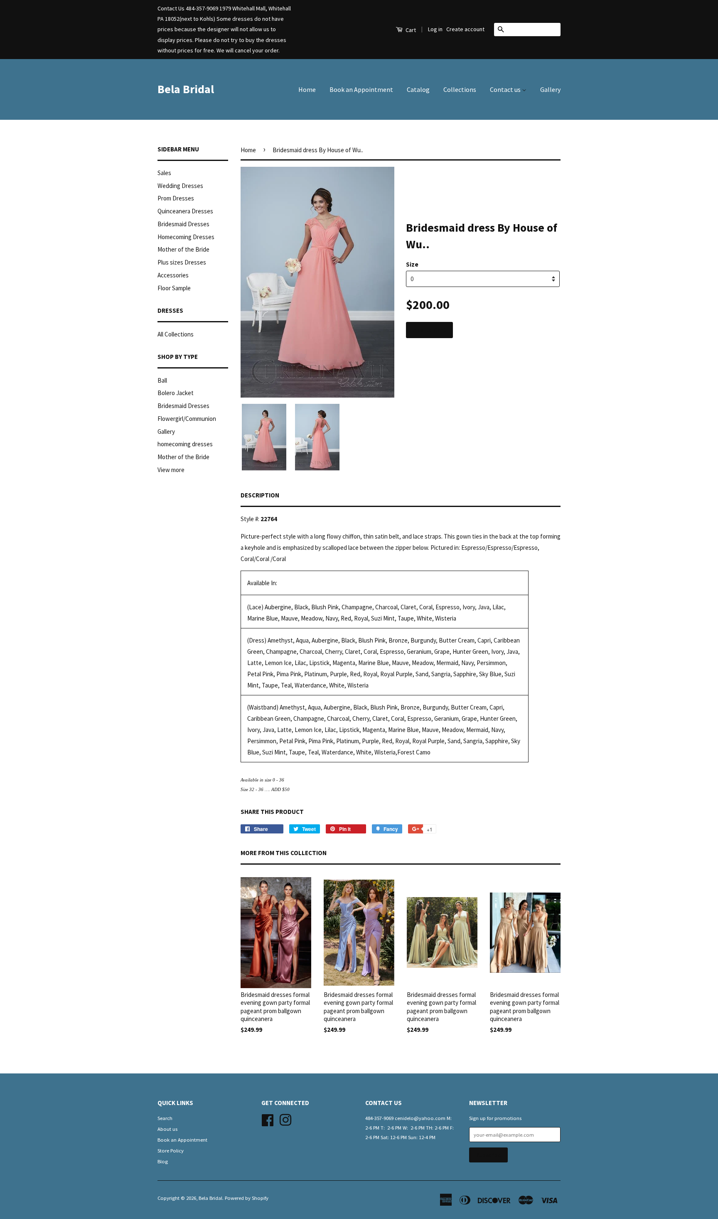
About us (167, 1128)
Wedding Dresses (180, 186)
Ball (162, 380)
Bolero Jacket (175, 393)
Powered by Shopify (246, 1197)
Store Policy (170, 1150)
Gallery (550, 89)
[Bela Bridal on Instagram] (285, 1118)
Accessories (173, 275)
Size (412, 264)
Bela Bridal (185, 89)
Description (260, 495)
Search (164, 1118)
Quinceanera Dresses (185, 211)
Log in (435, 29)
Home (307, 89)
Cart (410, 30)
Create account (465, 29)
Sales (164, 173)
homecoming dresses (185, 444)
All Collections (175, 334)
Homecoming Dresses (185, 237)
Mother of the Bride (183, 249)
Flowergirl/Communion (186, 419)
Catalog (418, 89)
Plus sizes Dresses (181, 262)
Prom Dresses (175, 198)
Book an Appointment (361, 89)
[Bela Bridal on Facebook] (267, 1118)
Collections (459, 89)
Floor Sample (174, 288)
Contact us (506, 89)
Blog (162, 1161)
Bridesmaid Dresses (183, 224)
